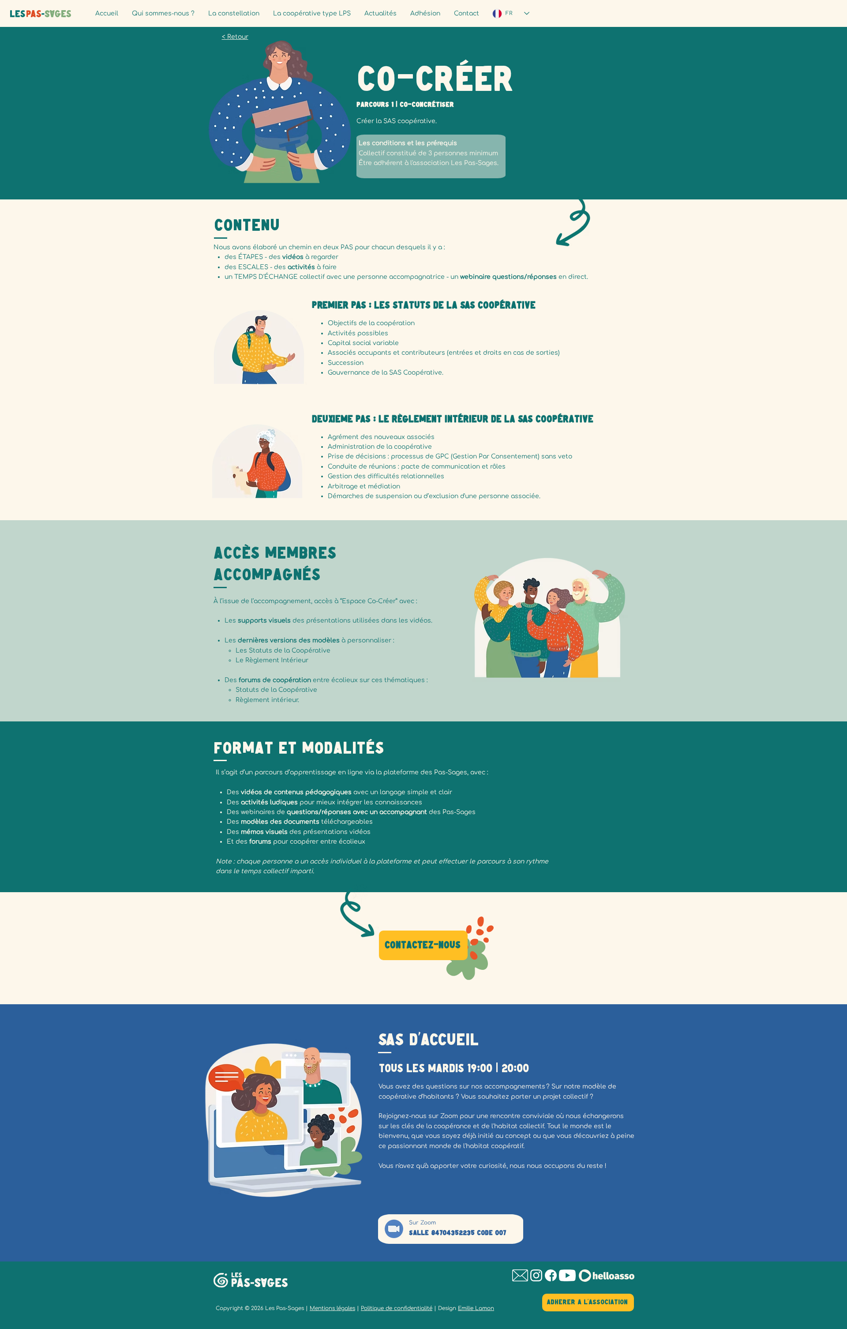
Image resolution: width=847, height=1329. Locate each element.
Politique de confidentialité (396, 1308)
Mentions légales (332, 1308)
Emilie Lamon (476, 1308)
